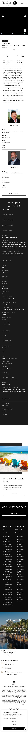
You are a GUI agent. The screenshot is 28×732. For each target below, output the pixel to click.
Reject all (14, 721)
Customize (14, 724)
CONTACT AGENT (14, 193)
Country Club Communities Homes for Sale (8, 587)
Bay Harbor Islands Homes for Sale (8, 576)
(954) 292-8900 (8, 668)
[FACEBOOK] (10, 709)
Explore (14, 493)
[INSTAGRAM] (14, 709)
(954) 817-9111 (6, 177)
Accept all (14, 728)
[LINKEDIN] (17, 709)
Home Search (14, 513)
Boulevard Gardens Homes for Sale (9, 538)
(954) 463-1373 (6, 137)
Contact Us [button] (14, 640)
